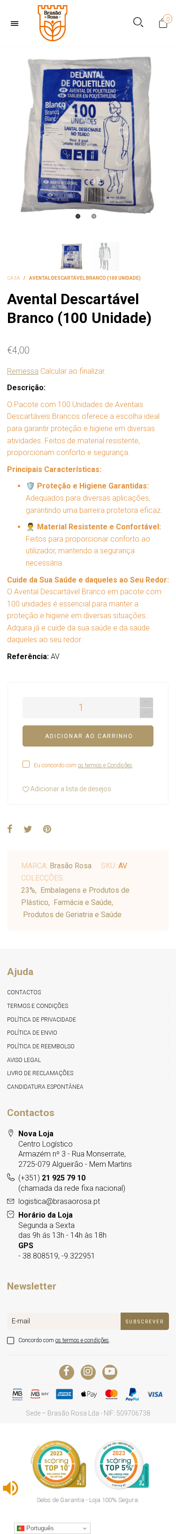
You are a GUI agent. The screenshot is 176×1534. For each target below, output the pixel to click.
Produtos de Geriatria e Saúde (72, 914)
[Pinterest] (47, 829)
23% (28, 890)
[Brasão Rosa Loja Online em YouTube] (109, 1372)
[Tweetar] (27, 829)
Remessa (22, 371)
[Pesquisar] (138, 23)
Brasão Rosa (71, 865)
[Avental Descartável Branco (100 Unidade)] (88, 135)
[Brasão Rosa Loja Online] (52, 23)
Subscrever (145, 1321)
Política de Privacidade (41, 1019)
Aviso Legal (24, 1060)
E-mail (21, 1321)
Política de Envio (32, 1033)
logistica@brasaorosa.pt (59, 1201)
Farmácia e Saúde (83, 902)
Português (39, 1528)
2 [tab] (94, 216)
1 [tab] (78, 216)
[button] (146, 713)
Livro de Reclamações (40, 1073)
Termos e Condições (37, 1006)
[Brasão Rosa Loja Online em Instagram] (88, 1372)
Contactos (24, 992)
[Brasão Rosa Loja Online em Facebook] (66, 1372)
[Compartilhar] (10, 829)
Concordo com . (64, 1340)
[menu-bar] (17, 23)
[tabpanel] (88, 135)
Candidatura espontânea (45, 1087)
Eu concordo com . (84, 765)
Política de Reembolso (41, 1046)
